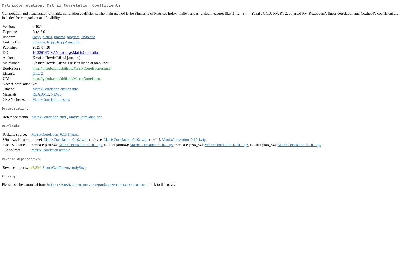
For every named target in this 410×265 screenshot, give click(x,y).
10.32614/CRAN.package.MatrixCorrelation (66, 53)
